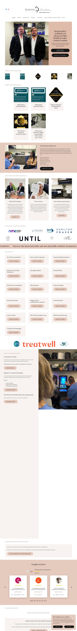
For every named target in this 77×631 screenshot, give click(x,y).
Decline (58, 626)
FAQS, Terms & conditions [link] (52, 17)
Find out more (13, 261)
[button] (26, 17)
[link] (6, 9)
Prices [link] (33, 17)
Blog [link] (63, 17)
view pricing (10, 368)
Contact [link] (39, 17)
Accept (69, 626)
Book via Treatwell (60, 55)
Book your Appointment (60, 50)
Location (62, 215)
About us (15, 216)
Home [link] (13, 17)
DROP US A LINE (46, 168)
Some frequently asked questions (20, 553)
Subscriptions (10, 401)
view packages (10, 389)
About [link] (19, 17)
